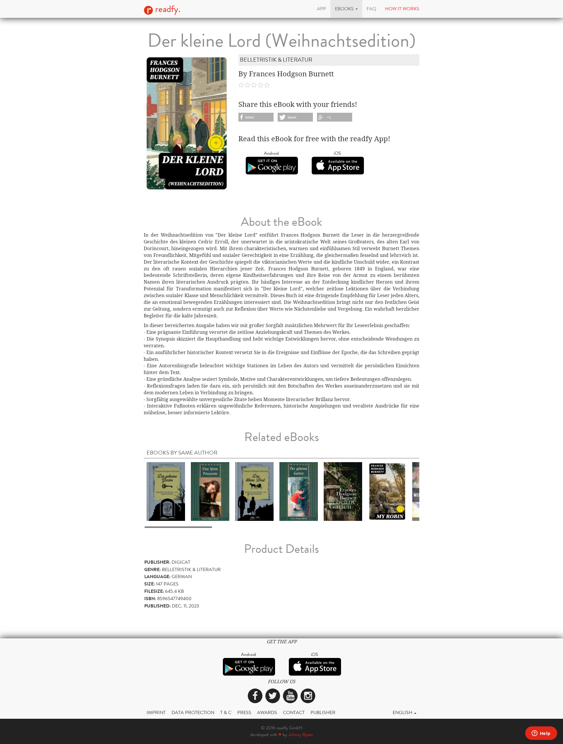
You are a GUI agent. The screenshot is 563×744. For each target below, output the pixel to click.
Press (244, 712)
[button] (346, 9)
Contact (294, 712)
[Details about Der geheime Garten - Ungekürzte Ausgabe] (298, 491)
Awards (267, 712)
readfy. (166, 9)
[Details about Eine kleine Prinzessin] (210, 491)
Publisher (323, 712)
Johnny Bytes (300, 734)
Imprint (156, 712)
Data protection (193, 712)
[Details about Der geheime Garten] (166, 491)
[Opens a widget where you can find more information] (541, 733)
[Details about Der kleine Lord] (254, 491)
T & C (225, 712)
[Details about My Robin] (387, 491)
